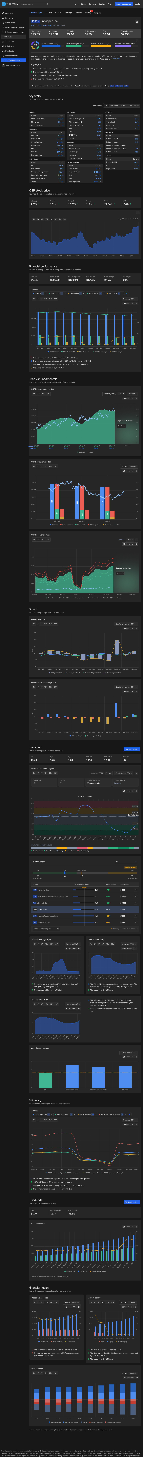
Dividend (78, 13)
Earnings (68, 13)
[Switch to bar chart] (100, 293)
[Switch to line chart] (42, 293)
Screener (92, 4)
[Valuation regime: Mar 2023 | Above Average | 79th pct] (64, 848)
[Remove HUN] (135, 889)
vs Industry (134, 105)
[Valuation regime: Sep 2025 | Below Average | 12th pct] (115, 848)
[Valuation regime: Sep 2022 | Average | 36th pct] (54, 848)
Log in (137, 4)
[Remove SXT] (135, 915)
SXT (121, 86)
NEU (112, 86)
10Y (45, 299)
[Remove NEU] (135, 922)
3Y (38, 299)
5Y (41, 299)
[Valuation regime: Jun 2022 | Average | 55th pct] (48, 848)
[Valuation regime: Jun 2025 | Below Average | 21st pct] (110, 848)
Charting (102, 4)
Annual (121, 394)
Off (106, 105)
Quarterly (133, 466)
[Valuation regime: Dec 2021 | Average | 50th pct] (38, 848)
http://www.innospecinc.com (92, 86)
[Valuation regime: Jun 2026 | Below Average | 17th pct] (131, 848)
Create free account (123, 4)
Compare (97, 13)
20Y (55, 299)
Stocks (83, 4)
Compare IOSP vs (13, 60)
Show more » (115, 59)
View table (129, 303)
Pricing (111, 4)
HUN (126, 86)
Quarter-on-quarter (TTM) (125, 624)
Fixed (129, 540)
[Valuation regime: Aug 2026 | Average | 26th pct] (136, 848)
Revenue (132, 394)
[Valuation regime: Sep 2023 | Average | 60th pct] (74, 848)
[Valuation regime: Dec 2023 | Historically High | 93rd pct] (79, 848)
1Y (34, 299)
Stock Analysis (36, 13)
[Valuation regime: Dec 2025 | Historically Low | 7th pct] (121, 848)
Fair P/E (122, 540)
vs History (114, 105)
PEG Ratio (58, 13)
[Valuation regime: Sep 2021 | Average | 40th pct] (33, 848)
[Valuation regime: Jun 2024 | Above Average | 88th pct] (90, 848)
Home (76, 4)
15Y (50, 299)
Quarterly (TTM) (129, 299)
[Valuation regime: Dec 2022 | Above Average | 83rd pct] (59, 848)
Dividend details (131, 1202)
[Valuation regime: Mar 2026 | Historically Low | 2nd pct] (126, 848)
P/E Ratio (48, 13)
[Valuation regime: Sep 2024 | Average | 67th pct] (95, 848)
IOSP (34, 21)
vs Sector (124, 105)
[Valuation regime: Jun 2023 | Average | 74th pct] (69, 848)
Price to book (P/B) (123, 773)
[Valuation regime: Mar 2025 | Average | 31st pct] (105, 848)
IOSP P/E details (131, 749)
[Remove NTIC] (135, 896)
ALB (116, 86)
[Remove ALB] (135, 902)
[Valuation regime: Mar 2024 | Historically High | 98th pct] (84, 848)
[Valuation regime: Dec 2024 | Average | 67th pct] (100, 848)
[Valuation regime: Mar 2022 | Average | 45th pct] (43, 848)
